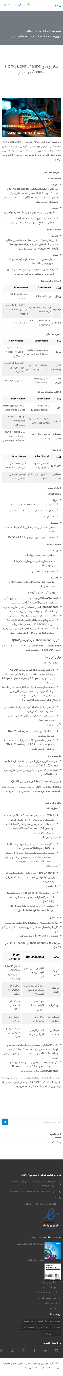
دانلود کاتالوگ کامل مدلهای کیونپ (30, 1244)
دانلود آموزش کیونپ (36, 1260)
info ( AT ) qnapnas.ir (41, 1203)
